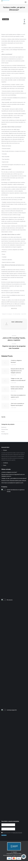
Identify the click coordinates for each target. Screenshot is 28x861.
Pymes (3, 431)
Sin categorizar (4, 433)
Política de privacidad (17, 832)
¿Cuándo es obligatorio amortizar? (16, 361)
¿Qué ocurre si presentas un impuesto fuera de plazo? (17, 404)
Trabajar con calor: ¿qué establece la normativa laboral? (18, 379)
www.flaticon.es (21, 855)
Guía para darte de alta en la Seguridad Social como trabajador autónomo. (17, 370)
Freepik (14, 855)
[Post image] (5, 363)
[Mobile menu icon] (26, 2)
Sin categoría (5, 19)
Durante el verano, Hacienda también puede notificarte (17, 387)
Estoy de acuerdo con (12, 832)
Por (16, 314)
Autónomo (3, 427)
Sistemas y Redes (17, 853)
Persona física (4, 429)
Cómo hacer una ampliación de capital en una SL (18, 396)
